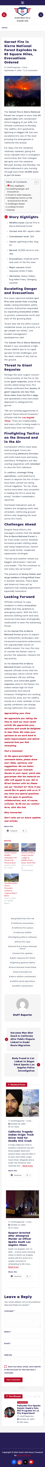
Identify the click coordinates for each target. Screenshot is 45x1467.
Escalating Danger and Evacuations (18, 190)
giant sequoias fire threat (23, 958)
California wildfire (23, 932)
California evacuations (23, 923)
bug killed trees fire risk (23, 918)
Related (11, 210)
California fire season (23, 928)
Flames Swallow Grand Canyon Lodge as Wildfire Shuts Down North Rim (28, 858)
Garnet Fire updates (23, 953)
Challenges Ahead (16, 204)
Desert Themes (24, 1455)
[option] (22, 1412)
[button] (35, 1396)
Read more (27, 1166)
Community (22, 1402)
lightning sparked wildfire (23, 963)
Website (8, 1355)
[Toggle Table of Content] (35, 182)
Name (7, 1332)
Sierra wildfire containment (23, 976)
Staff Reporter (13, 67)
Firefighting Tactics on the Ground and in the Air (20, 199)
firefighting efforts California (23, 937)
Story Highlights (16, 186)
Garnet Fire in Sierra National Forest (23, 947)
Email (7, 1343)
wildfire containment (23, 986)
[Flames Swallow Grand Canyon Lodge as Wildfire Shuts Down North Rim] (28, 847)
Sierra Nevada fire (23, 972)
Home (4, 27)
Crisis (24, 67)
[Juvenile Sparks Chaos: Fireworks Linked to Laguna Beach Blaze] (11, 878)
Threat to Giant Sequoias (19, 195)
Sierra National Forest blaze (23, 967)
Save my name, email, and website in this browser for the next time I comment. (22, 1370)
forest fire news (23, 942)
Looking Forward (16, 207)
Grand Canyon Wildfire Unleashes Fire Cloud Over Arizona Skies (10, 858)
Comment (9, 1311)
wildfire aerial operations (23, 981)
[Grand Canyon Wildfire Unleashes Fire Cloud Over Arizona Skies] (11, 847)
